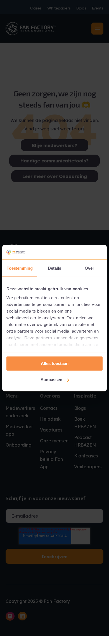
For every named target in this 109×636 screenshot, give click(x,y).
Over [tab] (89, 268)
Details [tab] (54, 268)
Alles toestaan (54, 363)
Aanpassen (51, 379)
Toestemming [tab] (20, 268)
